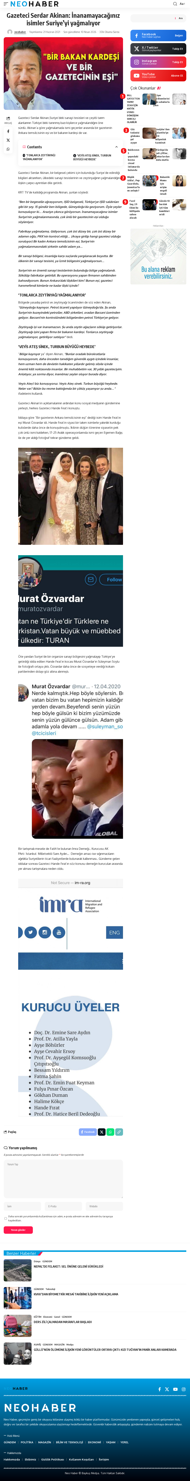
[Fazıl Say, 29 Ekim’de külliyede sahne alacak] (149, 204)
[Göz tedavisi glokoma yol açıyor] (149, 133)
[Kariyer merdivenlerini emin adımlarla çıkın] (179, 99)
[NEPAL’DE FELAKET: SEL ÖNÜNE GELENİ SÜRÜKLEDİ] (18, 1270)
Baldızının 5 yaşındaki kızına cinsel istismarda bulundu (134, 159)
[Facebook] (159, 1389)
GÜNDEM (47, 1261)
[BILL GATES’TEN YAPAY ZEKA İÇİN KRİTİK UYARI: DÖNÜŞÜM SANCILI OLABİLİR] (149, 99)
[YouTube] (175, 1389)
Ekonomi (47, 1316)
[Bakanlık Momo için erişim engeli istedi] (179, 180)
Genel (57, 1316)
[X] (167, 1389)
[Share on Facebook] (8, 131)
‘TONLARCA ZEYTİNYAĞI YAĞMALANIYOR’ (39, 157)
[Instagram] (183, 1389)
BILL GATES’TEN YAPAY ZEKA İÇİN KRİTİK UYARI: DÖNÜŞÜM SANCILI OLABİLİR (133, 109)
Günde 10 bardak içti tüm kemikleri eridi (164, 207)
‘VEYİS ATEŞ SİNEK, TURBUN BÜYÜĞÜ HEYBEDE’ (92, 157)
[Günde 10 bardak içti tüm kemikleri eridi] (179, 204)
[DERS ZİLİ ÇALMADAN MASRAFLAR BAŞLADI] (18, 1326)
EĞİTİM (37, 1316)
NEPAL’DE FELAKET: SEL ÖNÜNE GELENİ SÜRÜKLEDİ (68, 1266)
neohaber (20, 31)
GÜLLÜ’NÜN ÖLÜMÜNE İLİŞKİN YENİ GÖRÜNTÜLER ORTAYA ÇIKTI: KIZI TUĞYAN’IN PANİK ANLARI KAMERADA (105, 1350)
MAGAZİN (59, 1344)
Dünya (37, 1261)
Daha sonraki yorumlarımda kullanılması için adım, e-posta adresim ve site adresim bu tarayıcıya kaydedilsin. (60, 1218)
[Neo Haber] (34, 4)
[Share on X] (8, 140)
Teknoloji (50, 1289)
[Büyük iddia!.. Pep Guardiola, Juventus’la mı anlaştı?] (149, 180)
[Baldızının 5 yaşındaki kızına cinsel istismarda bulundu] (149, 153)
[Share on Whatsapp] (8, 149)
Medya (69, 1344)
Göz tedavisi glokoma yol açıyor (135, 136)
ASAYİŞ (37, 1344)
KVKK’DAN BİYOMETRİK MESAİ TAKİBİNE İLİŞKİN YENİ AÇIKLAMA (76, 1294)
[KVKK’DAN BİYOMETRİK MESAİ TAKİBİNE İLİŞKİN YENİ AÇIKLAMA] (18, 1298)
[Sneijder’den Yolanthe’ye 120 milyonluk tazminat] (179, 133)
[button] (7, 4)
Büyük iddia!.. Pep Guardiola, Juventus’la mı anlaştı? (133, 184)
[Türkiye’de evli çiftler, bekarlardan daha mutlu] (179, 153)
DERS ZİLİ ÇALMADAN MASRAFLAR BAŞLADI (63, 1322)
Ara (181, 18)
